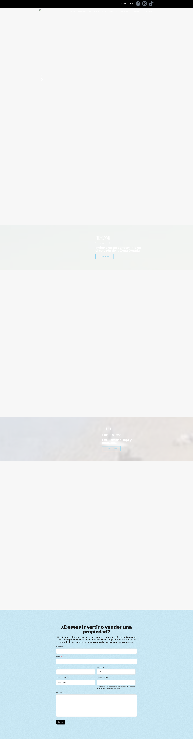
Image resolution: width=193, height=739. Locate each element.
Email (59, 657)
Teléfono (60, 667)
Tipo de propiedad (64, 678)
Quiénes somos (84, 11)
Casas (96, 11)
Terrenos (124, 11)
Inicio (72, 11)
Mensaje (60, 692)
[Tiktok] (151, 3)
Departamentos (109, 11)
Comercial (135, 11)
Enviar (60, 722)
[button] (96, 74)
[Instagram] (144, 3)
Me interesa (102, 667)
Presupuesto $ (103, 678)
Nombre (60, 646)
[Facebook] (138, 3)
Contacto (147, 11)
